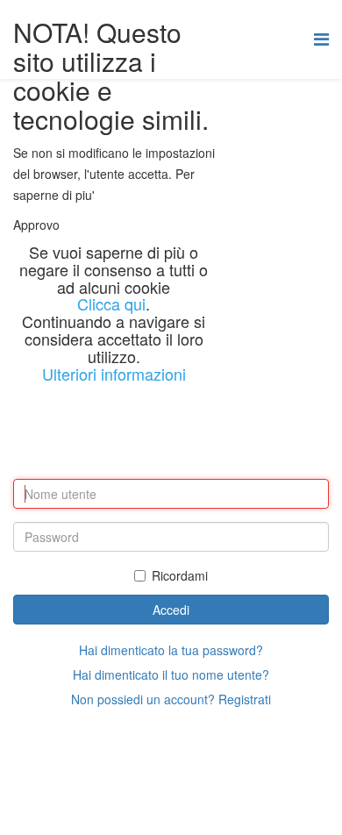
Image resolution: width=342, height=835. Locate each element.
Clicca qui (111, 303)
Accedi (171, 609)
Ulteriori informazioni (114, 373)
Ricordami (180, 575)
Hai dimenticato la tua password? (171, 650)
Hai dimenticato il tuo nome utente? (171, 674)
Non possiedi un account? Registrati (171, 699)
